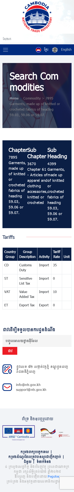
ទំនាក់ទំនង (43, 461)
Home (14, 98)
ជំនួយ (28, 461)
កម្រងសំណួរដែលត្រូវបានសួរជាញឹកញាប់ (36, 457)
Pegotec (54, 476)
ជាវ (10, 351)
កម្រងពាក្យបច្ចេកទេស (36, 452)
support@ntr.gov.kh (31, 389)
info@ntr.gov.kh (28, 385)
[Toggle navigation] (5, 50)
